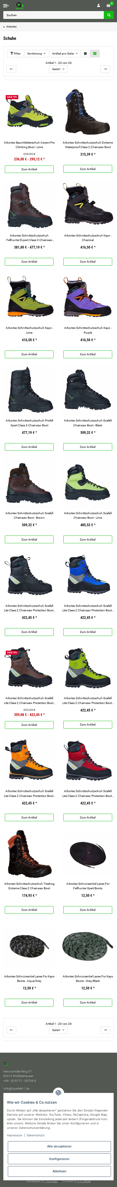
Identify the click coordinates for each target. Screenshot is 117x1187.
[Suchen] (109, 15)
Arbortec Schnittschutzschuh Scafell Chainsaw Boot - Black (88, 423)
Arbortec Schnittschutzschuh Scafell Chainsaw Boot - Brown (29, 515)
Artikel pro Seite (63, 53)
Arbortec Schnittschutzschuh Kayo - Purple (88, 330)
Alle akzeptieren (59, 1146)
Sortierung (34, 53)
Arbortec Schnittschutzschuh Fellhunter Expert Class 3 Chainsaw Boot (29, 238)
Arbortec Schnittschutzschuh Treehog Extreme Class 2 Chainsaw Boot (29, 886)
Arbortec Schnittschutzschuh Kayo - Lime (29, 330)
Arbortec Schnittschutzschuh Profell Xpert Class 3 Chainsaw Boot (29, 423)
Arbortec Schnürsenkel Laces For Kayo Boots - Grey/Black (88, 978)
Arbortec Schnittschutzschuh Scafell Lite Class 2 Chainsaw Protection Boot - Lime (87, 700)
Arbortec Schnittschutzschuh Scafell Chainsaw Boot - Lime (88, 515)
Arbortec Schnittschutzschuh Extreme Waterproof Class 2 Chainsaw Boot (88, 145)
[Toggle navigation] (6, 5)
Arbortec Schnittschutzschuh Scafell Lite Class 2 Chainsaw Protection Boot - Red (87, 793)
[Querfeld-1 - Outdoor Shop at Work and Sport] (26, 5)
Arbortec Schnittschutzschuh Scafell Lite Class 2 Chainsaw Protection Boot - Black (29, 608)
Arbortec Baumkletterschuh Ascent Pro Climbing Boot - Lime (29, 145)
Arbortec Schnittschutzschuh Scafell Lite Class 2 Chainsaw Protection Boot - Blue (87, 608)
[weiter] (105, 69)
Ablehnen (59, 1171)
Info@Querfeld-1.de (16, 1088)
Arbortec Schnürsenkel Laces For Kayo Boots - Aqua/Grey (29, 978)
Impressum (14, 1135)
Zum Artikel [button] (29, 169)
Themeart (51, 1181)
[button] (98, 5)
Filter (17, 53)
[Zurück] (11, 69)
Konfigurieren (59, 1159)
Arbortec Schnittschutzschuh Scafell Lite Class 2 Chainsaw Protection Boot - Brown (29, 700)
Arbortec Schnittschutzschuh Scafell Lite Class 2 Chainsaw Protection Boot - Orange (29, 793)
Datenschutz (35, 1135)
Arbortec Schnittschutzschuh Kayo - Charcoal (88, 238)
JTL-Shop (84, 1181)
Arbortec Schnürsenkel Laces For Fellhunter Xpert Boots (88, 886)
